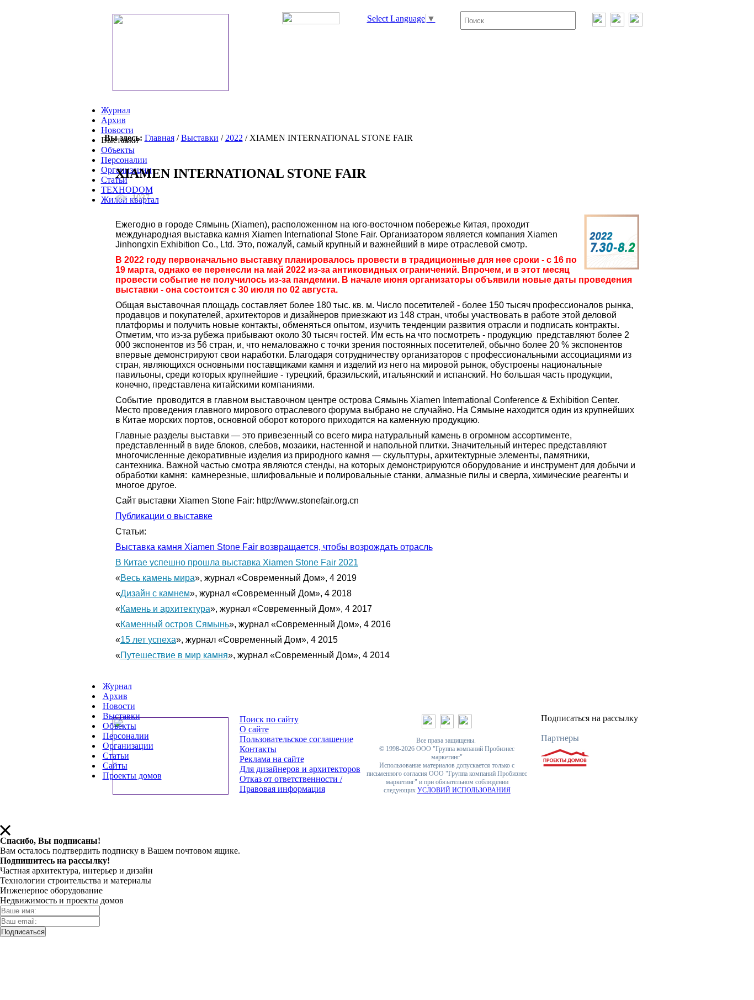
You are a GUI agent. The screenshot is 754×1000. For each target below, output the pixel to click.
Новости (117, 130)
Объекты (118, 150)
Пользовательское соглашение (296, 739)
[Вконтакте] (599, 23)
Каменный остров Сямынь (174, 624)
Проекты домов (132, 775)
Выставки (200, 137)
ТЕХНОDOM (127, 189)
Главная (159, 137)
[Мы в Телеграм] (617, 23)
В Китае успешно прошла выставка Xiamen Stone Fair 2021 (236, 562)
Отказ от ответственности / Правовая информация (291, 783)
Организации (128, 745)
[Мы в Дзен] (636, 23)
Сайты (115, 765)
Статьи (114, 179)
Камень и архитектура (165, 608)
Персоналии (124, 160)
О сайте (254, 729)
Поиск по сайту (269, 719)
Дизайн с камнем (155, 593)
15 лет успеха (148, 639)
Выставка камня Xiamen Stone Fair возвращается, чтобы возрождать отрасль (274, 547)
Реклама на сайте (272, 759)
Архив (113, 120)
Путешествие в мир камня (174, 655)
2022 (234, 137)
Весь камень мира (157, 578)
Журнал (115, 110)
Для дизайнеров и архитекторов (300, 769)
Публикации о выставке (164, 516)
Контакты (258, 749)
